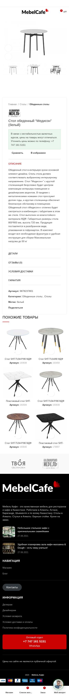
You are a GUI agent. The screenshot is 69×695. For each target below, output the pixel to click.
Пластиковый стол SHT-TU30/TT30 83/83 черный (51, 444)
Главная (12, 104)
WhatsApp (34, 645)
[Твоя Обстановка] (18, 463)
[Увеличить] (8, 56)
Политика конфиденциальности (20, 627)
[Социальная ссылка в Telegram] (38, 3)
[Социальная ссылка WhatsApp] (35, 3)
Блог (5, 573)
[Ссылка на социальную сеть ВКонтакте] (37, 307)
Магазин (7, 567)
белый (20, 302)
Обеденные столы (39, 104)
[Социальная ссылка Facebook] (25, 307)
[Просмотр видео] (8, 48)
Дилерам (7, 604)
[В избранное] (18, 352)
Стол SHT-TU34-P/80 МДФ (18, 359)
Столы (23, 104)
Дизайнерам (9, 610)
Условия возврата (12, 616)
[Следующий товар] (59, 104)
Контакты (12, 587)
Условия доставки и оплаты (18, 622)
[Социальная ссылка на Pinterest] (29, 307)
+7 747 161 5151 (34, 641)
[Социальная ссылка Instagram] (31, 3)
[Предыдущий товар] (52, 104)
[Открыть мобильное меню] (4, 12)
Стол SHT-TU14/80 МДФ (51, 359)
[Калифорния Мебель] (50, 463)
